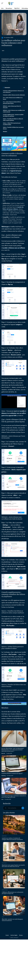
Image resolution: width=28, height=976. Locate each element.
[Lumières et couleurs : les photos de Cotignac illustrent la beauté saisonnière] (14, 824)
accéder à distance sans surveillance (14, 248)
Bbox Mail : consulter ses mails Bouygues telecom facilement (12, 919)
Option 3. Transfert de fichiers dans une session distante (13, 128)
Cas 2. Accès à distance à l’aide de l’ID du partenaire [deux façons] (12, 102)
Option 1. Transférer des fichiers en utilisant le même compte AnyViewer (13, 119)
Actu (3, 50)
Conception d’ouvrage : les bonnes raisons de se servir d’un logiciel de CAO (13, 796)
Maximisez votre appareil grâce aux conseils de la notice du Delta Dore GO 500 (13, 865)
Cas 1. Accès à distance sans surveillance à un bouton (13, 98)
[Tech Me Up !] (10, 3)
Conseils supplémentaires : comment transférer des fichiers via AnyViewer (13, 115)
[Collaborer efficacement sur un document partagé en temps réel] (14, 878)
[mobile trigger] (2, 3)
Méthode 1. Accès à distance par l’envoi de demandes (12, 106)
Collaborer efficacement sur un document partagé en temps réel (12, 892)
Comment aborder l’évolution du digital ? (12, 773)
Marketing (3, 775)
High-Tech (4, 836)
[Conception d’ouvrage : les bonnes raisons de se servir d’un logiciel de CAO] (14, 786)
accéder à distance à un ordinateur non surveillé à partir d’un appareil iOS (13, 413)
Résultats (5, 131)
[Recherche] (25, 3)
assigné (18, 324)
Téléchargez (5, 227)
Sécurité (3, 753)
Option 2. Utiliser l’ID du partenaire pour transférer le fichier (12, 123)
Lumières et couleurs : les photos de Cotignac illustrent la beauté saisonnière (12, 838)
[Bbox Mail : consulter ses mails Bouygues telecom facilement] (14, 905)
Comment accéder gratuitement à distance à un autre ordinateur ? (13, 91)
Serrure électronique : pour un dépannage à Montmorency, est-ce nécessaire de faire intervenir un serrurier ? (12, 750)
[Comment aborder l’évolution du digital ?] (14, 764)
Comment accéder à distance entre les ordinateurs (14, 95)
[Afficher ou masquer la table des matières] (17, 87)
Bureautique (5, 890)
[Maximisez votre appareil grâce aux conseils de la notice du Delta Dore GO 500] (14, 851)
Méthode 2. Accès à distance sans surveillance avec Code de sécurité (14, 111)
